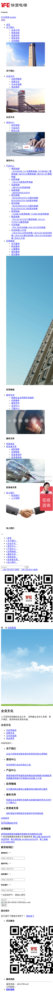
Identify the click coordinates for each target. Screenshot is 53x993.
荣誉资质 (15, 38)
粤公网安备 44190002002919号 (24, 839)
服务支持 (10, 395)
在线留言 (5, 818)
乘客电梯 (15, 169)
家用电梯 (5, 834)
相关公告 (15, 130)
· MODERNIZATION (20, 193)
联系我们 (15, 495)
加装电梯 (15, 190)
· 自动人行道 (19, 238)
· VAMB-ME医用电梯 (39, 214)
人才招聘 (15, 498)
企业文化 (10, 76)
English (13, 17)
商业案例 (15, 246)
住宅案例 (15, 244)
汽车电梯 (15, 225)
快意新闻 (15, 125)
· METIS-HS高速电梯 (20, 187)
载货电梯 (15, 217)
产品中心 (10, 166)
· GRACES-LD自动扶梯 (22, 233)
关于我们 (10, 27)
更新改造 (10, 444)
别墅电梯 (15, 179)
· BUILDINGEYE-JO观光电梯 (24, 198)
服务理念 (15, 403)
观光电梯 (15, 195)
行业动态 (15, 128)
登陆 (3, 20)
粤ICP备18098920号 (42, 837)
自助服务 (15, 400)
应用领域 (10, 241)
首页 (8, 25)
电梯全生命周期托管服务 (22, 398)
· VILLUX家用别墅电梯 (22, 182)
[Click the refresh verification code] (15, 902)
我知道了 (30, 916)
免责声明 (5, 839)
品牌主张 (15, 81)
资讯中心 (10, 122)
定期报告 (15, 452)
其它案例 (15, 254)
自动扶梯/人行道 (18, 230)
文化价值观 (16, 84)
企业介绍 (15, 30)
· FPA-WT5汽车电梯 (36, 227)
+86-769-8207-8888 (10, 569)
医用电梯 (15, 211)
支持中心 (15, 406)
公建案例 (15, 249)
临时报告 (15, 449)
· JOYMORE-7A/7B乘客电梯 (24, 171)
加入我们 (10, 493)
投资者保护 (16, 454)
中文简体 (5, 17)
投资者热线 (16, 457)
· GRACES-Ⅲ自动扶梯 (23, 235)
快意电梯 (30, 834)
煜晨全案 (38, 834)
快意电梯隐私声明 (9, 823)
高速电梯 (15, 185)
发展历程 (15, 35)
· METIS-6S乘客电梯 (26, 174)
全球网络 (15, 41)
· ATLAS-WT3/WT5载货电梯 (24, 219)
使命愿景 (15, 87)
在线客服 (12, 628)
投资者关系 (11, 446)
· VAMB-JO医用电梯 (20, 214)
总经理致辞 (16, 79)
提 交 (4, 905)
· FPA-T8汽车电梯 (19, 227)
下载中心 (15, 408)
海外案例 (15, 252)
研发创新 (15, 33)
